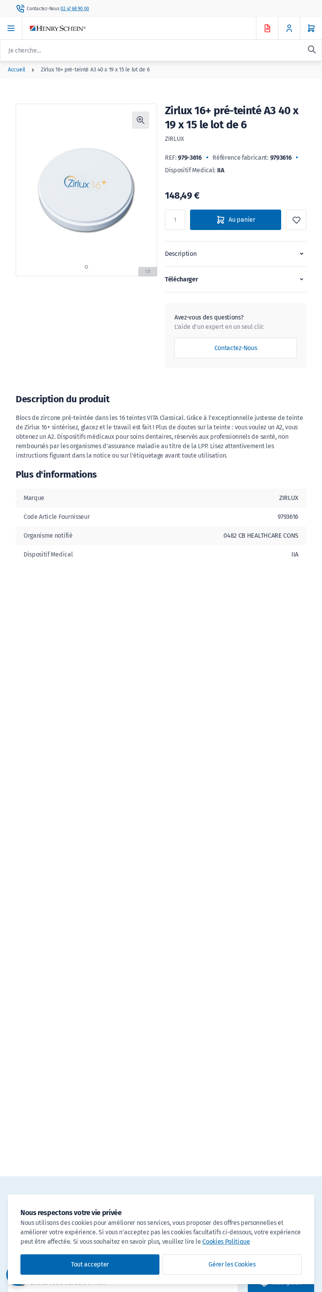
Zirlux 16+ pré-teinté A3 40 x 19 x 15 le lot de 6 (95, 69)
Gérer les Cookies (232, 1264)
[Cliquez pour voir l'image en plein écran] (140, 120)
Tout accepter (90, 1264)
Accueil (16, 69)
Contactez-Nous (235, 348)
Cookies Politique (226, 1241)
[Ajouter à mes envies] (296, 220)
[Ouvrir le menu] (11, 28)
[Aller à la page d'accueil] (150, 28)
